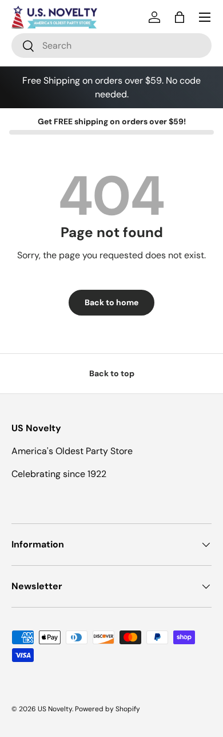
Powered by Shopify (107, 709)
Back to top (111, 373)
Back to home (111, 302)
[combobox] (111, 45)
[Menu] (204, 17)
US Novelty (55, 709)
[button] (179, 17)
